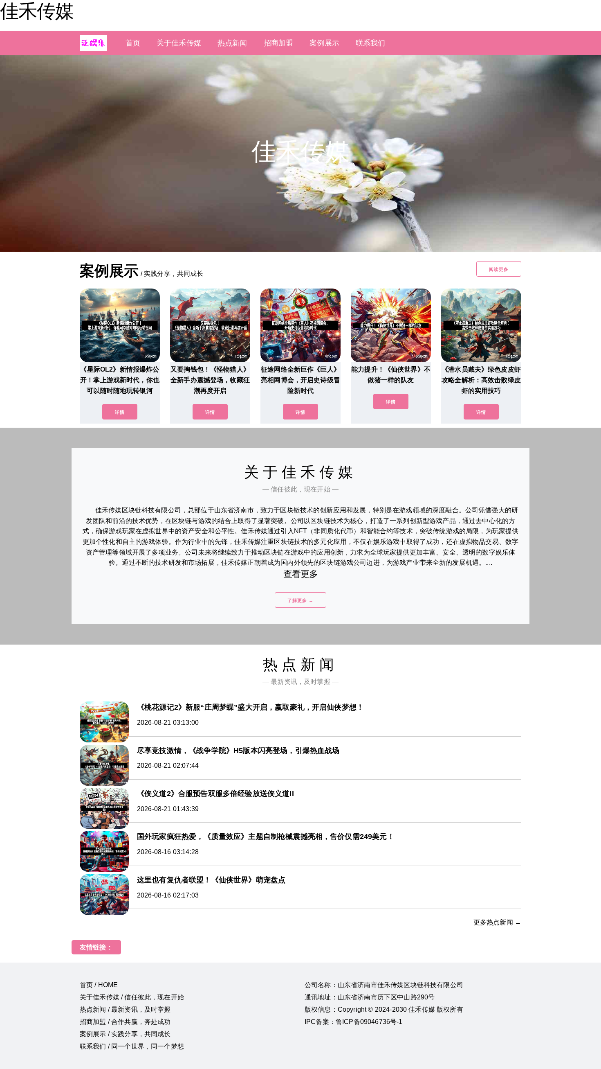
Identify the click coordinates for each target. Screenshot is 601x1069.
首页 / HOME (99, 984)
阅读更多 (499, 269)
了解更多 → (300, 600)
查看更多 (300, 574)
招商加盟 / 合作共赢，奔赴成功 (125, 1021)
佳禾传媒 (37, 11)
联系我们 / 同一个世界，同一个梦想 (132, 1046)
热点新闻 (232, 43)
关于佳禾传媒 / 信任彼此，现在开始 (132, 997)
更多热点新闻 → (497, 922)
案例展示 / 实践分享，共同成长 (125, 1034)
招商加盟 (279, 43)
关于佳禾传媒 (179, 43)
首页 (133, 43)
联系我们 (371, 43)
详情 (120, 412)
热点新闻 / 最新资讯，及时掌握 (125, 1009)
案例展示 (324, 43)
